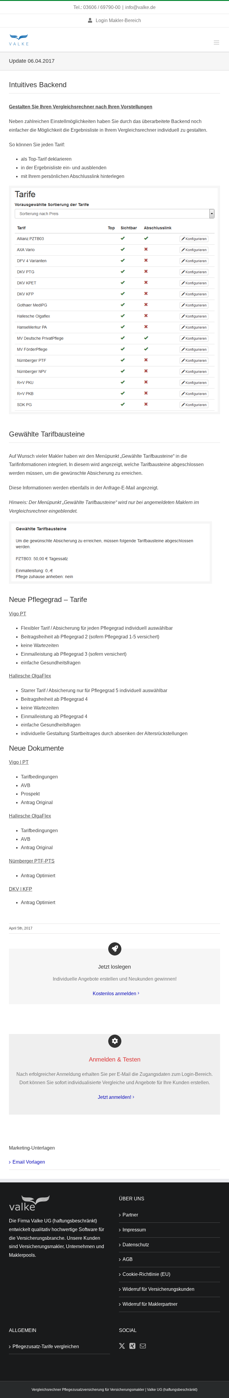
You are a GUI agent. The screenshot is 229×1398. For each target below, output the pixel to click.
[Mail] (143, 1346)
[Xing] (132, 1346)
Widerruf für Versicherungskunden (158, 1289)
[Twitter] (122, 1346)
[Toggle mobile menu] (217, 42)
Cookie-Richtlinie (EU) (146, 1274)
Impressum (134, 1229)
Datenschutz (136, 1244)
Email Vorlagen (29, 1162)
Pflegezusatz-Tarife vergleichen (46, 1346)
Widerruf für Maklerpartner (150, 1304)
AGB (128, 1259)
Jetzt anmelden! (114, 1097)
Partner (130, 1214)
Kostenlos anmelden (114, 993)
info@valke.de (140, 7)
